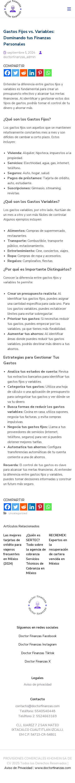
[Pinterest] (40, 72)
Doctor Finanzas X (38, 661)
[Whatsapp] (48, 72)
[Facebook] (7, 72)
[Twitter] (15, 72)
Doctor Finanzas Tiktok (37, 653)
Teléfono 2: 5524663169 (37, 716)
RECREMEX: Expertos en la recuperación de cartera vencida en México (58, 549)
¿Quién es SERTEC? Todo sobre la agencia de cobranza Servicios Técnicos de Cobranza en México (36, 554)
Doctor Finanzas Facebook (37, 636)
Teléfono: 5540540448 (37, 711)
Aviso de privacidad (37, 684)
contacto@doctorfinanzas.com (37, 706)
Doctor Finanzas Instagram (37, 644)
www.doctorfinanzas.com (53, 768)
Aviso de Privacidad (18, 768)
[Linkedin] (31, 72)
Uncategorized (18, 513)
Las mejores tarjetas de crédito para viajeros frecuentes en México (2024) (12, 549)
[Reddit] (23, 72)
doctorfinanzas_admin (19, 57)
